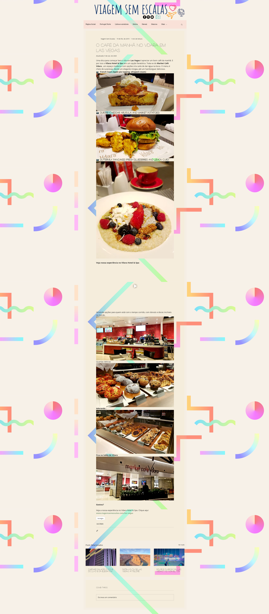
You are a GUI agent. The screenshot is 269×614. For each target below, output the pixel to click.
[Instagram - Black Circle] (148, 17)
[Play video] (135, 286)
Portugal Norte (105, 24)
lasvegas (101, 518)
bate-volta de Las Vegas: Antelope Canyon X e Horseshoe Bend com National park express (134, 570)
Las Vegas (100, 524)
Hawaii (144, 24)
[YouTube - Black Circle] (152, 17)
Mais (163, 24)
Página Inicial (91, 24)
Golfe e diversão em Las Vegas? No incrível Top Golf (168, 570)
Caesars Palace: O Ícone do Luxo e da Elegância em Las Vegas (100, 570)
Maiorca (154, 24)
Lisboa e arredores (122, 24)
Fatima (135, 24)
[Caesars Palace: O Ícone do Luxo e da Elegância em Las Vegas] (101, 557)
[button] (182, 24)
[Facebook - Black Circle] (144, 17)
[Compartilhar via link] (97, 531)
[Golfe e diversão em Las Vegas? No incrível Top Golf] (169, 557)
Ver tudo (181, 545)
